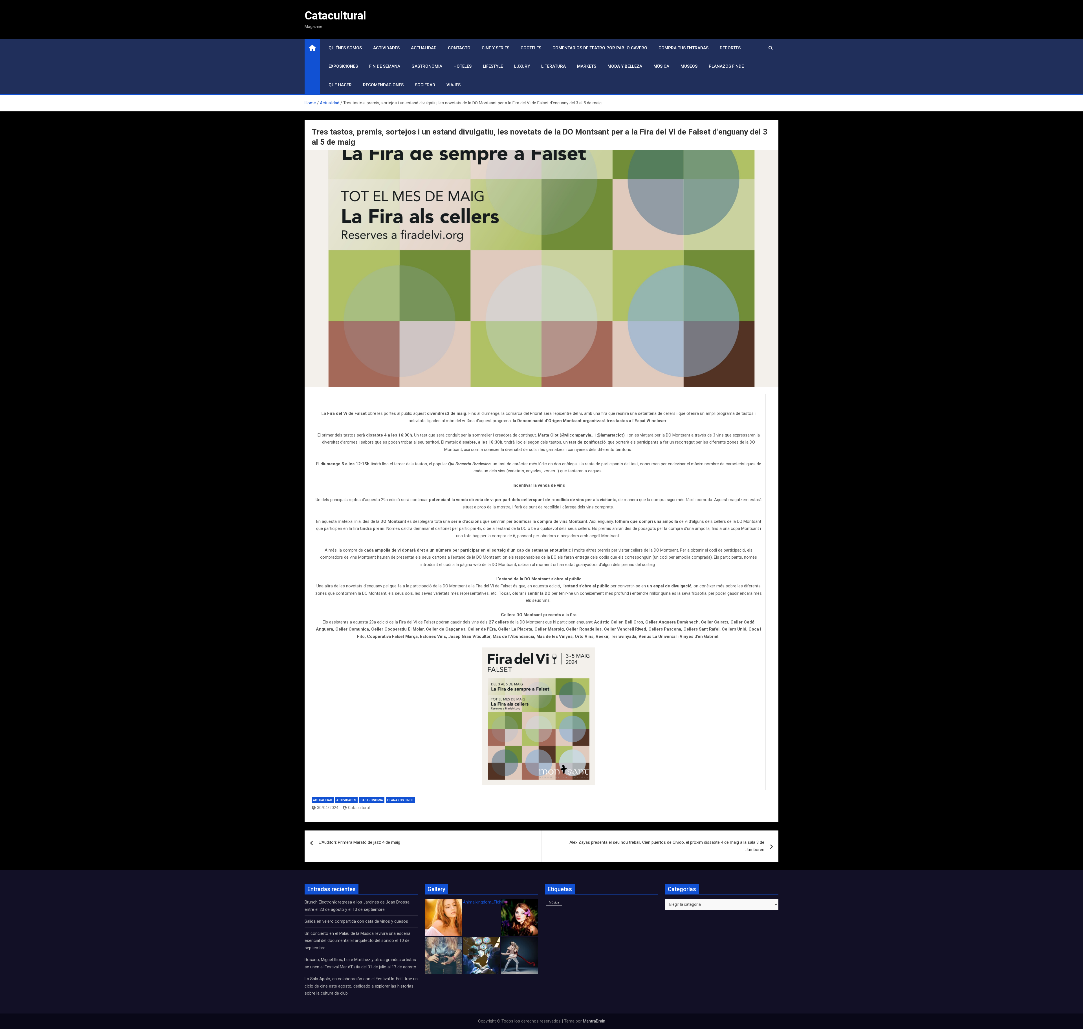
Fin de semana (384, 66)
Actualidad (424, 47)
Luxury (522, 66)
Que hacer (340, 84)
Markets (586, 66)
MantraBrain (594, 1021)
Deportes (730, 47)
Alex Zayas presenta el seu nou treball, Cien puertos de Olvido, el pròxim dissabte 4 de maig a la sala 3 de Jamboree (666, 846)
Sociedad (425, 84)
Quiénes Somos (345, 47)
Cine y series (495, 47)
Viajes (453, 84)
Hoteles (463, 66)
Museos (689, 66)
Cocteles (531, 47)
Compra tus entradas (683, 47)
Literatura (553, 66)
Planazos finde (726, 66)
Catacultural (335, 15)
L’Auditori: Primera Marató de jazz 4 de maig (359, 842)
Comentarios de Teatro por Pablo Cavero (599, 47)
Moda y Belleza (624, 66)
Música (661, 66)
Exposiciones (343, 66)
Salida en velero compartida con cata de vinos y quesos (356, 921)
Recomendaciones (383, 84)
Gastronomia (426, 66)
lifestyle (493, 66)
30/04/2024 (327, 807)
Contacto (459, 47)
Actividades (386, 47)
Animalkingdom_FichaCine (487, 902)
